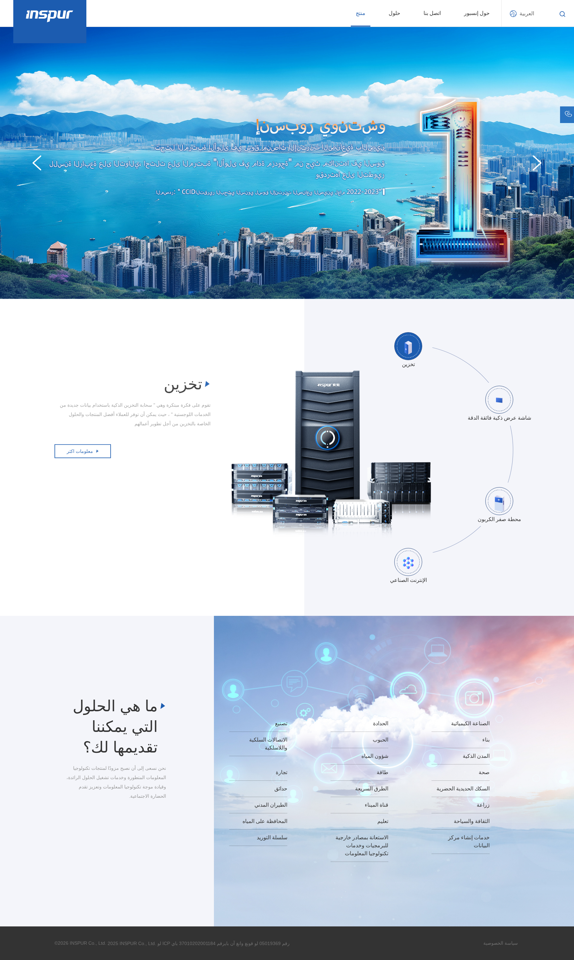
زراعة (483, 805)
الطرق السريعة (371, 788)
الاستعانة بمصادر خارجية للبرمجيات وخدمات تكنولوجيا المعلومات (361, 845)
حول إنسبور (477, 13)
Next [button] (537, 163)
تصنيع (281, 723)
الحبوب (380, 740)
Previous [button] (37, 163)
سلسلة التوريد (272, 837)
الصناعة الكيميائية (470, 723)
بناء (486, 740)
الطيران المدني (270, 805)
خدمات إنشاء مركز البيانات (469, 841)
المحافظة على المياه (264, 821)
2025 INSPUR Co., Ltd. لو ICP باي (143, 943)
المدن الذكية (476, 756)
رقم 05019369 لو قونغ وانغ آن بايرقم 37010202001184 (234, 943)
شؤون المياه (374, 756)
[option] (287, 163)
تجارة (281, 772)
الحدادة (380, 723)
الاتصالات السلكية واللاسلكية (268, 744)
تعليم (382, 821)
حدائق (280, 788)
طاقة (382, 772)
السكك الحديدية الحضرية (463, 788)
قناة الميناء (376, 805)
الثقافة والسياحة (472, 821)
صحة (484, 772)
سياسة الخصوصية (500, 943)
